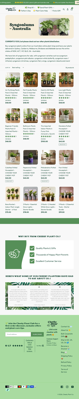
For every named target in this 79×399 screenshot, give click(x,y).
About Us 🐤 (66, 330)
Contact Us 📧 (66, 326)
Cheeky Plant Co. (68, 394)
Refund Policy (66, 362)
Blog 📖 (64, 352)
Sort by (7, 67)
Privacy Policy (66, 366)
